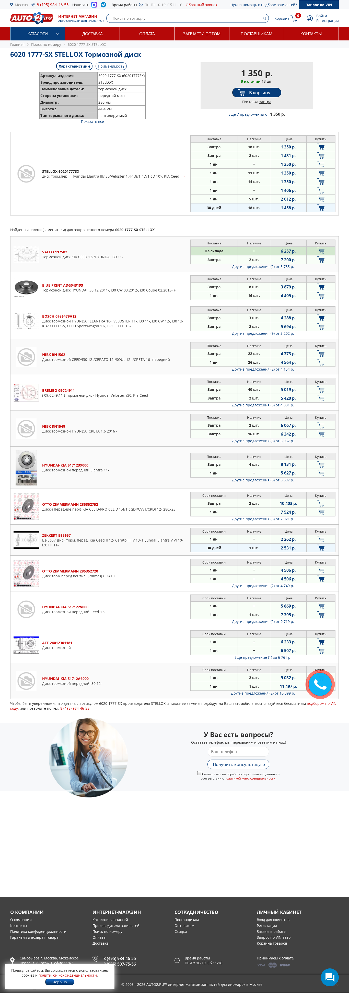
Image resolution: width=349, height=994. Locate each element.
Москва (21, 4)
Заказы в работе (271, 931)
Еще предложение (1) (263, 657)
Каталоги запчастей (110, 919)
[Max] (94, 6)
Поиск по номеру (107, 931)
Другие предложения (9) (263, 333)
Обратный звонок (201, 4)
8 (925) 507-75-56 (119, 964)
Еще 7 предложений (256, 114)
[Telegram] (104, 5)
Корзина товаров (272, 943)
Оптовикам (184, 925)
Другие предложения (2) (263, 266)
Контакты (311, 34)
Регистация (267, 925)
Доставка (92, 34)
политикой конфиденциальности (250, 778)
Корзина (281, 18)
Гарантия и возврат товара (34, 937)
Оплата (147, 34)
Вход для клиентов (273, 919)
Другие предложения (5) (263, 405)
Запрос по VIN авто (273, 937)
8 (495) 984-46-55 (53, 4)
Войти (321, 15)
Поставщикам (256, 34)
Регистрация (327, 20)
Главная (17, 44)
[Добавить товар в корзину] (321, 147)
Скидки (181, 931)
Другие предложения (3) (263, 440)
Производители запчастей (115, 925)
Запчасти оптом (201, 34)
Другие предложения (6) (263, 480)
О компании (21, 919)
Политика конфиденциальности (38, 931)
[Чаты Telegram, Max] (330, 977)
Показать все (92, 121)
